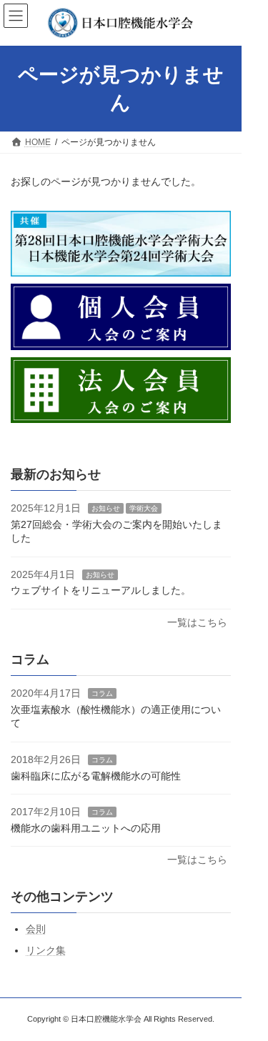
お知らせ (105, 508)
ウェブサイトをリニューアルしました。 (101, 591)
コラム (102, 693)
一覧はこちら (197, 622)
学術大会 (143, 508)
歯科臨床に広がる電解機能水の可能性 (96, 776)
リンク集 (46, 950)
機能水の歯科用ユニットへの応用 (86, 828)
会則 (36, 929)
